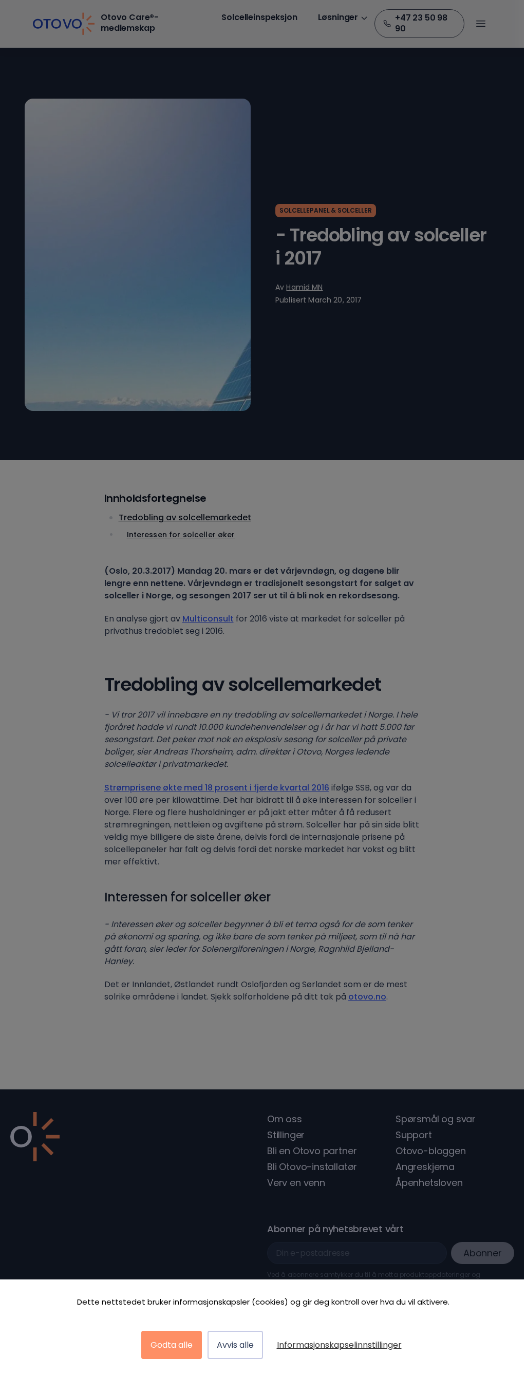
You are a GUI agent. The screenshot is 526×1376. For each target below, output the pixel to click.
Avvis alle (235, 1345)
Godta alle (172, 1345)
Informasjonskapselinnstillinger (339, 1345)
